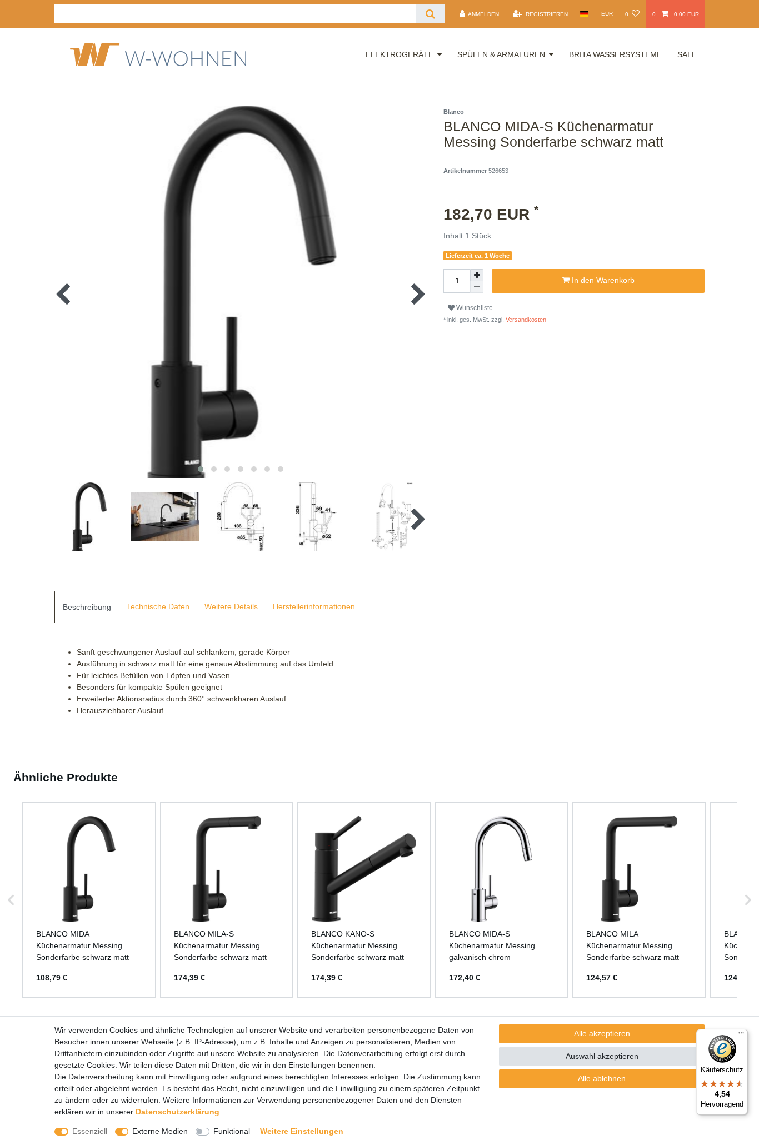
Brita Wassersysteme (615, 54)
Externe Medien (160, 1131)
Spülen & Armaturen (501, 54)
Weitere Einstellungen (301, 1131)
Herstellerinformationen (314, 606)
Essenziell (89, 1131)
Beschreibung (87, 607)
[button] (11, 900)
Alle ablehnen (602, 1078)
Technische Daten (158, 606)
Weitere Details (231, 606)
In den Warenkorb (602, 280)
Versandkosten (525, 319)
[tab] (86, 607)
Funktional (231, 1131)
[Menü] (741, 1035)
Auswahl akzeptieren (602, 1056)
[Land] (584, 13)
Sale (687, 54)
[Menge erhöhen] (476, 275)
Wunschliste (474, 308)
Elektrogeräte (399, 54)
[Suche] (430, 13)
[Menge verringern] (476, 287)
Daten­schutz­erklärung (177, 1111)
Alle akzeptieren (602, 1033)
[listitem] (89, 900)
